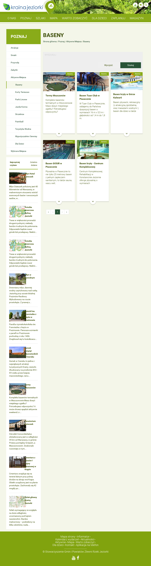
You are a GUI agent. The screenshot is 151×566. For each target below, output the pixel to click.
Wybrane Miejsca (18, 151)
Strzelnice (19, 114)
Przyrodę (15, 62)
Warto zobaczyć (85, 542)
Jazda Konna (21, 107)
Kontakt (69, 545)
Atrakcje (14, 48)
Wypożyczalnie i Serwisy (26, 136)
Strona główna (50, 41)
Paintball (19, 121)
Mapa (70, 542)
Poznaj (61, 41)
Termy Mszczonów (55, 95)
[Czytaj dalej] (59, 81)
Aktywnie (60, 542)
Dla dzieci (58, 545)
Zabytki (14, 70)
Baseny (18, 85)
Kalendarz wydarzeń (67, 539)
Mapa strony (67, 536)
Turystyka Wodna (23, 129)
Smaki (13, 55)
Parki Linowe (21, 99)
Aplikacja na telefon (87, 545)
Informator (83, 536)
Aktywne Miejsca (18, 77)
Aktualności (87, 539)
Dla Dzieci (19, 144)
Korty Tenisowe (22, 92)
